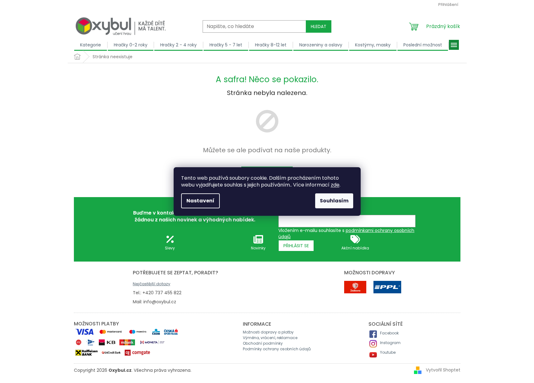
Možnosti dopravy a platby (268, 332)
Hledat (318, 26)
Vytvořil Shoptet (443, 370)
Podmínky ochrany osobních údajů (277, 349)
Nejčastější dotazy (151, 284)
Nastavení (200, 200)
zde (335, 184)
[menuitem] (91, 45)
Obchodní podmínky (263, 343)
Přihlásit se (296, 246)
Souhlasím (334, 200)
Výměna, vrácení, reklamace (270, 337)
